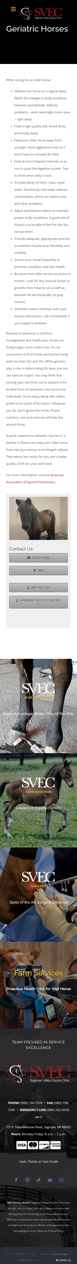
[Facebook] (16, 1179)
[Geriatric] (38, 498)
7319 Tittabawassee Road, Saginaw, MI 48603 (38, 1127)
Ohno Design (60, 1254)
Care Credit (50, 1161)
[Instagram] (27, 1179)
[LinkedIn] (50, 1179)
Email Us (65, 1260)
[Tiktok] (38, 1179)
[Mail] (61, 1179)
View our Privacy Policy (50, 1231)
